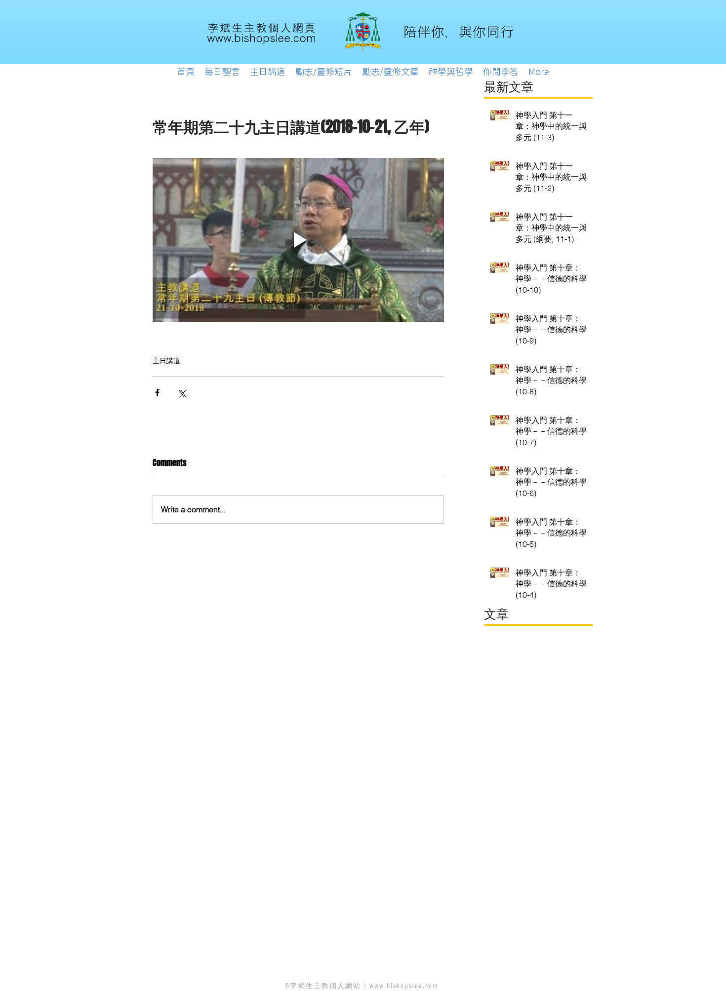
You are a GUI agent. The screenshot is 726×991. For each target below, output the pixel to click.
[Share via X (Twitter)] (181, 392)
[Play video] (298, 240)
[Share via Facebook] (157, 392)
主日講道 (166, 360)
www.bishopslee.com (404, 986)
